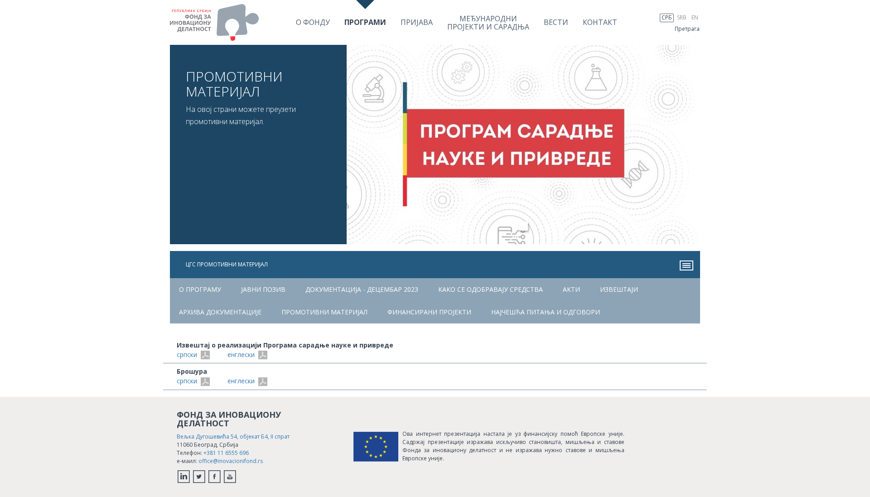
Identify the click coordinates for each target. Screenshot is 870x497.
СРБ (667, 17)
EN (694, 17)
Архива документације (220, 312)
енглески (241, 354)
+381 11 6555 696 (226, 453)
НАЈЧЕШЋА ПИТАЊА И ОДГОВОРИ (545, 312)
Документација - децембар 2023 (361, 289)
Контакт (600, 22)
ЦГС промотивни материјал (227, 264)
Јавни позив (263, 289)
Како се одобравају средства (490, 289)
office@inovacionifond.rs (230, 461)
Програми (365, 22)
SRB (681, 17)
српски (188, 354)
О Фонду (313, 22)
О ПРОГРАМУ (200, 289)
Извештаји (619, 289)
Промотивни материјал (324, 312)
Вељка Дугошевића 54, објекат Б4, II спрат (233, 436)
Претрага (687, 29)
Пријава (417, 22)
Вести (556, 22)
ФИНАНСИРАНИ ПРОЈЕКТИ (429, 312)
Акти (571, 289)
